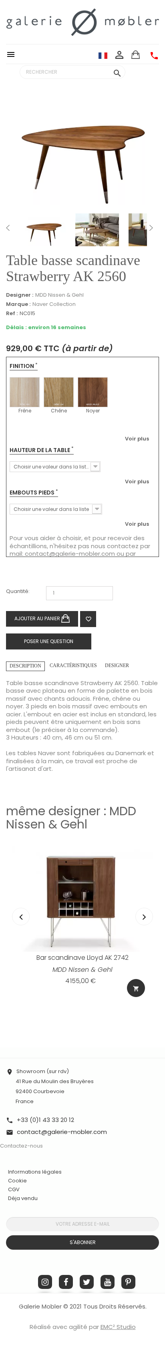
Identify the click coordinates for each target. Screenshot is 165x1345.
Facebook (66, 1282)
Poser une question (48, 641)
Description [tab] (25, 666)
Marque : (18, 304)
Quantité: (18, 591)
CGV (14, 1189)
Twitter (87, 1282)
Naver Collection (54, 304)
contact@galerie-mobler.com (70, 553)
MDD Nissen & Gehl (59, 295)
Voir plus (137, 438)
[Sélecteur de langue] (103, 55)
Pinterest (128, 1282)
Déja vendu (23, 1198)
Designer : (19, 295)
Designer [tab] (117, 665)
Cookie (17, 1180)
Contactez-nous (21, 1146)
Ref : (12, 313)
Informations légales (35, 1172)
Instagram (45, 1282)
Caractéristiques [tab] (73, 665)
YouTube (108, 1282)
